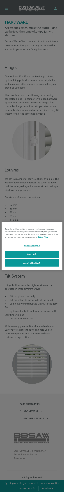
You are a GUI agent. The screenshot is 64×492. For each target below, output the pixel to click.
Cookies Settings (31, 246)
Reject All (31, 254)
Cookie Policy (43, 237)
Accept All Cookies (31, 263)
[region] (32, 246)
